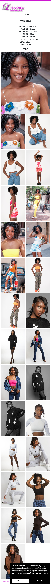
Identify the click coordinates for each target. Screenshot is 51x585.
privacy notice (21, 576)
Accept (20, 581)
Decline (40, 581)
